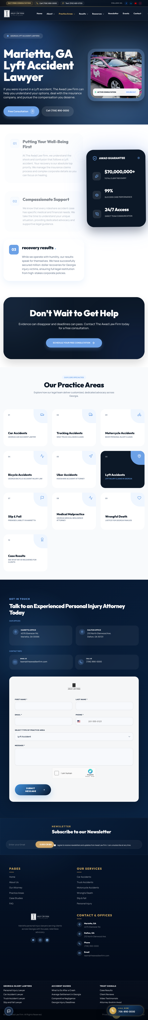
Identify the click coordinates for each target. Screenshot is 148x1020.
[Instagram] (140, 3)
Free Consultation (18, 111)
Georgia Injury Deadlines (63, 1002)
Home (39, 13)
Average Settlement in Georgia (66, 994)
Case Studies (16, 898)
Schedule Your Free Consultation (71, 342)
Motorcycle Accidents (88, 887)
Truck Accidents (85, 882)
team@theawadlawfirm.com (96, 955)
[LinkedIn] (131, 3)
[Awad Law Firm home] (20, 13)
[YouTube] (135, 3)
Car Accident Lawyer (13, 994)
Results (82, 13)
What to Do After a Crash (63, 990)
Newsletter (113, 13)
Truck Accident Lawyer (14, 998)
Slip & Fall (81, 898)
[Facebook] (126, 3)
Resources (97, 13)
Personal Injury (84, 903)
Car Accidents (84, 876)
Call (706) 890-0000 (57, 110)
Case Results (106, 990)
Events (126, 13)
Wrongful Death (85, 892)
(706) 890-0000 (91, 946)
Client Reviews (107, 994)
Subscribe (46, 844)
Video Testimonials (109, 998)
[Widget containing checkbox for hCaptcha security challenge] (74, 772)
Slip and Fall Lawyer (12, 1002)
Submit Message (30, 789)
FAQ (11, 903)
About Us (14, 882)
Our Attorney (15, 887)
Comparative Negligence (63, 998)
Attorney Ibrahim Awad (111, 1002)
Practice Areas (66, 13)
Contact (137, 13)
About (49, 13)
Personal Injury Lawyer (14, 990)
